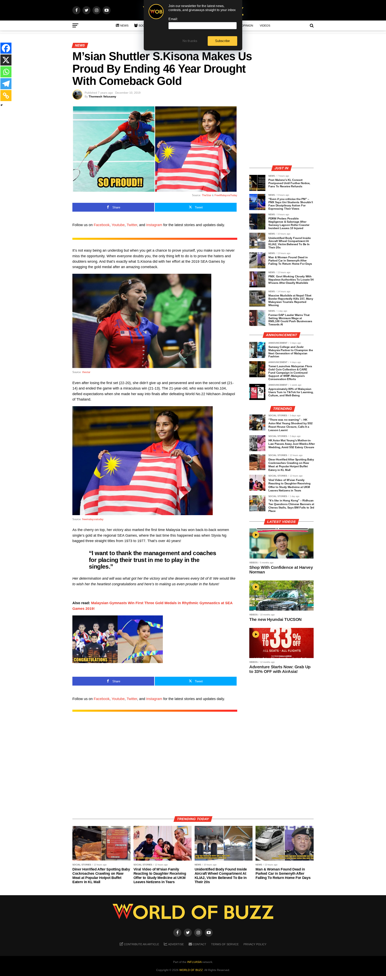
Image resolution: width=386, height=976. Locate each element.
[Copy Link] (5, 95)
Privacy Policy (254, 944)
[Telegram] (5, 83)
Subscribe (222, 41)
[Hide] (1, 105)
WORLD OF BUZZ (191, 970)
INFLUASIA (194, 962)
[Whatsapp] (5, 71)
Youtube (118, 225)
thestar (86, 372)
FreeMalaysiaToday (226, 195)
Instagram (154, 225)
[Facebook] (5, 48)
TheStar (206, 195)
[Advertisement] (281, 134)
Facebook (102, 225)
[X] (5, 60)
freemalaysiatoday (93, 519)
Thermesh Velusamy (102, 96)
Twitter (132, 225)
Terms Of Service (225, 944)
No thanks (190, 41)
